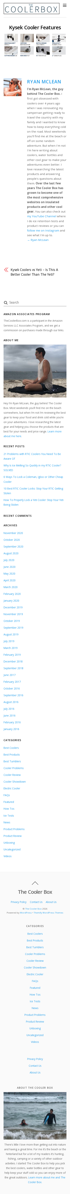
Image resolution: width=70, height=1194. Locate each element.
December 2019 (13, 607)
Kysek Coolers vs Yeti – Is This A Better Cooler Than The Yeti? (34, 272)
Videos (8, 856)
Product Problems (14, 829)
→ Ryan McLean (38, 240)
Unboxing (9, 842)
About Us (51, 902)
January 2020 (11, 600)
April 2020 (9, 580)
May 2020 (9, 573)
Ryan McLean (44, 81)
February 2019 (12, 654)
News (7, 822)
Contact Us (36, 902)
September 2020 (13, 546)
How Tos (9, 808)
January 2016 (11, 729)
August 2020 (11, 553)
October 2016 (12, 688)
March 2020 (11, 587)
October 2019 (12, 621)
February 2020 (12, 594)
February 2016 (12, 722)
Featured (9, 802)
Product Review (13, 836)
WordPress (26, 912)
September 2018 (13, 668)
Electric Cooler (12, 788)
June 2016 (9, 715)
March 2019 (11, 648)
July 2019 (9, 641)
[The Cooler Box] (32, 12)
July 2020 (9, 560)
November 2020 (13, 533)
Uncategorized (12, 849)
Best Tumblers (12, 761)
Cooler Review (12, 775)
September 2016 (13, 695)
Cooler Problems (14, 768)
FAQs (7, 795)
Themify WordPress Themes (48, 912)
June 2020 (9, 567)
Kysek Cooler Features (35, 27)
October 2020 (12, 540)
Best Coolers (11, 748)
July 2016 (9, 709)
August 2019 (11, 634)
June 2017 (9, 675)
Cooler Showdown (15, 781)
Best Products (12, 754)
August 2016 (11, 702)
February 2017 (12, 681)
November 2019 (13, 614)
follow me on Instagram (43, 230)
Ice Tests (9, 815)
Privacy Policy (19, 902)
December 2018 (13, 661)
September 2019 (13, 627)
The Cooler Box (33, 908)
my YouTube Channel (41, 216)
